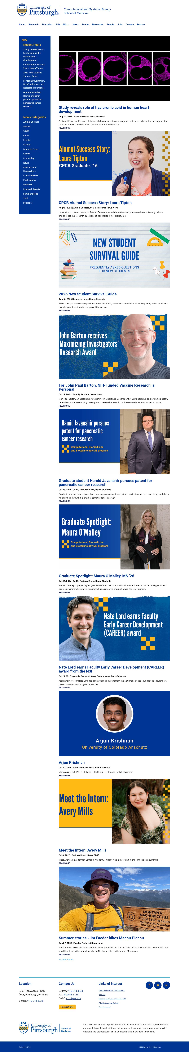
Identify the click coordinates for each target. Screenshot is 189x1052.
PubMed (102, 994)
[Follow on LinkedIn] (166, 985)
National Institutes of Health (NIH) (112, 999)
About (22, 25)
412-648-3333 (35, 1000)
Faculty (27, 144)
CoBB (26, 130)
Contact (130, 25)
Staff (25, 198)
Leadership (29, 158)
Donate (141, 25)
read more (64, 128)
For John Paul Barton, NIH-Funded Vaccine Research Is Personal (34, 84)
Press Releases (30, 175)
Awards (27, 126)
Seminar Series (30, 193)
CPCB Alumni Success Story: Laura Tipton (95, 202)
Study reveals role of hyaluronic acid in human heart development (104, 109)
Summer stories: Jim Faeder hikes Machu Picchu (101, 938)
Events (85, 25)
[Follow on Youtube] (158, 985)
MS (65, 25)
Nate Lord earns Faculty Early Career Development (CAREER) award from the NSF (111, 669)
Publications (29, 180)
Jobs (120, 25)
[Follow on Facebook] (149, 985)
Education (47, 25)
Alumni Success (31, 121)
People (110, 25)
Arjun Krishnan (72, 762)
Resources (98, 25)
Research (33, 25)
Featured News (30, 149)
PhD (58, 25)
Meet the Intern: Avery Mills (82, 850)
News (76, 25)
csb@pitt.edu (73, 998)
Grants (26, 153)
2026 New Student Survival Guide (88, 294)
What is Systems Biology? (109, 1003)
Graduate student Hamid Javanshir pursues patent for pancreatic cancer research (32, 99)
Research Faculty (31, 189)
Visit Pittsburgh (105, 1007)
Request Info (67, 1007)
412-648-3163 (71, 994)
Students (27, 202)
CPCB (26, 135)
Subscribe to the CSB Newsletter (112, 990)
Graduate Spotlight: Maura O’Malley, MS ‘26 (96, 576)
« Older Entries (66, 959)
